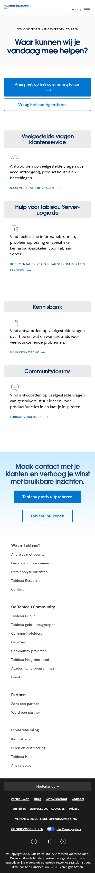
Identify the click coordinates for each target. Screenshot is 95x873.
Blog (37, 799)
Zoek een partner (25, 704)
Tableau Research (25, 580)
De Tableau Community (33, 606)
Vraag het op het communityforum (47, 84)
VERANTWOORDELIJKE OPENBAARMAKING (46, 819)
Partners (18, 694)
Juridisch (19, 809)
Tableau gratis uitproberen (47, 496)
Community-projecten (29, 651)
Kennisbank (20, 739)
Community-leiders (26, 633)
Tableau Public (23, 616)
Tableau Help (22, 756)
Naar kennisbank (24, 352)
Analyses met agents (27, 554)
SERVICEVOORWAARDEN (47, 809)
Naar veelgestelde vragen (32, 188)
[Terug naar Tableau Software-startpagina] (21, 5)
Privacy (74, 809)
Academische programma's (33, 668)
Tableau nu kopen (47, 515)
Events (16, 677)
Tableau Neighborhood (30, 659)
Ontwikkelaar (56, 799)
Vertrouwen (20, 799)
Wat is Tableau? (25, 545)
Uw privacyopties (69, 829)
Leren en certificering (28, 748)
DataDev (18, 642)
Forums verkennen (26, 417)
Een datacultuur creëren (30, 563)
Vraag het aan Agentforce (42, 104)
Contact (17, 589)
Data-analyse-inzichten (29, 572)
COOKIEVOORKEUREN (27, 829)
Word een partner (25, 712)
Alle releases (21, 765)
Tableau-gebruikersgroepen (33, 624)
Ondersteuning (25, 730)
